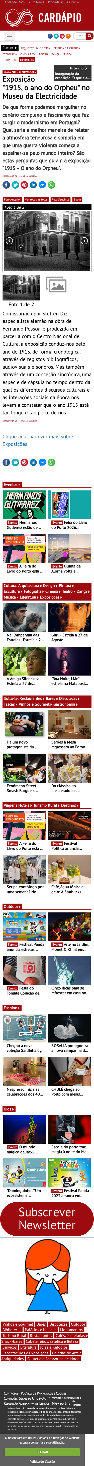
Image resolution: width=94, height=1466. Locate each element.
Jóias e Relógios (54, 1347)
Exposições (49, 597)
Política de (42, 1461)
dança (55, 54)
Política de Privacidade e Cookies (43, 1393)
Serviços (10, 1347)
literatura (10, 59)
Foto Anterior (12, 199)
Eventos (11, 484)
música (67, 54)
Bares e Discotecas (61, 698)
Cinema (51, 591)
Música (10, 597)
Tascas (9, 704)
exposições (27, 59)
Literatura (28, 597)
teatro (43, 54)
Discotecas (58, 1324)
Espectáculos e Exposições (25, 1352)
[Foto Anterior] (20, 241)
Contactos (11, 1393)
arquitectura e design (35, 47)
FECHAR (42, 1452)
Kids (7, 1108)
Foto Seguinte (60, 199)
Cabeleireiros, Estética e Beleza (52, 1341)
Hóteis (23, 805)
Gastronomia (64, 704)
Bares (41, 1324)
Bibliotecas (12, 1329)
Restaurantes (31, 698)
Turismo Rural (45, 805)
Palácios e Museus (40, 1329)
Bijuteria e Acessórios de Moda (53, 1358)
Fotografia (32, 591)
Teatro (67, 591)
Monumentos (71, 1329)
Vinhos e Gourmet (34, 704)
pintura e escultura (67, 47)
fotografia (10, 54)
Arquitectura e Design (36, 585)
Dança (82, 591)
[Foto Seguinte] (73, 241)
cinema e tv (27, 54)
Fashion (10, 1007)
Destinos (68, 805)
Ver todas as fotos (36, 199)
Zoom (77, 199)
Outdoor (11, 906)
